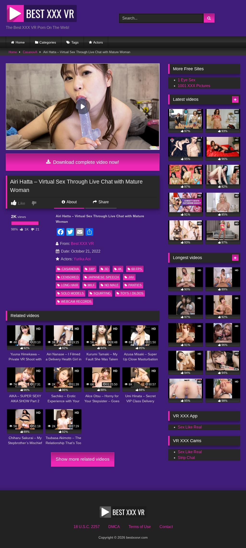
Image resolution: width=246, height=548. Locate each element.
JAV (131, 277)
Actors (98, 42)
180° (92, 269)
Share (103, 202)
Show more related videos (83, 459)
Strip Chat (186, 458)
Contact (166, 527)
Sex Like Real (190, 427)
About (71, 202)
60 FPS (136, 269)
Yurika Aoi (82, 259)
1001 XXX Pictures (194, 86)
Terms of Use (140, 527)
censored (70, 277)
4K (120, 269)
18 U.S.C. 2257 (87, 527)
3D (106, 269)
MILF (91, 285)
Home (20, 42)
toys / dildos (131, 293)
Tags (75, 42)
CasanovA (30, 52)
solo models (72, 293)
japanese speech (103, 277)
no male (112, 285)
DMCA (114, 527)
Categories (47, 42)
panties (135, 285)
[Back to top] (231, 533)
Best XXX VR (82, 244)
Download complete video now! (85, 162)
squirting (102, 293)
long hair (69, 285)
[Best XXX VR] (55, 14)
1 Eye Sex (186, 80)
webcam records (76, 301)
